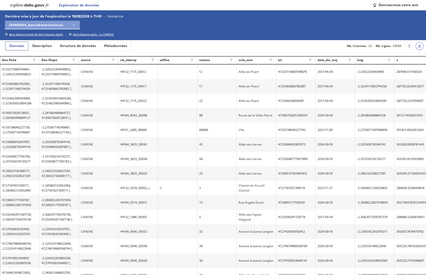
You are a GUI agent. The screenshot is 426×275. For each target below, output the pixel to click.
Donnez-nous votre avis (398, 5)
